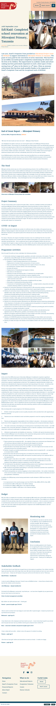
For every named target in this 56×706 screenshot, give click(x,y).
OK (53, 704)
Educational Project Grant (44, 54)
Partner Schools (25, 690)
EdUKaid (6, 56)
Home (2, 45)
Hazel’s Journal (45, 5)
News (6, 45)
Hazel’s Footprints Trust (9, 684)
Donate (37, 5)
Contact (4, 693)
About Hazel (5, 690)
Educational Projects (26, 681)
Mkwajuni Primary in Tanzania (39, 56)
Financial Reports (7, 687)
